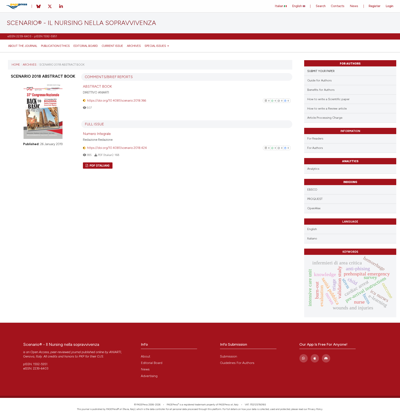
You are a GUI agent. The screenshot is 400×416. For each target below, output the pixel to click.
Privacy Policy (315, 409)
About (145, 356)
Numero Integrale (97, 134)
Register (374, 6)
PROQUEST (314, 199)
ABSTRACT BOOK (97, 86)
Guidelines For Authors (237, 363)
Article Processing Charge (324, 118)
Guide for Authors (319, 80)
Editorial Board (86, 45)
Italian (279, 6)
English (297, 6)
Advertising (149, 376)
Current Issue (112, 45)
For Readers (315, 138)
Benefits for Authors (321, 90)
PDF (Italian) (99, 165)
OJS (100, 356)
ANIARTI (115, 352)
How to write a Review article (327, 108)
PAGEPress (172, 404)
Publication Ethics (55, 45)
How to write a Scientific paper (328, 99)
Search (321, 6)
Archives (134, 45)
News (354, 6)
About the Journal (22, 45)
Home (16, 64)
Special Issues (156, 45)
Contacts (337, 6)
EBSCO (312, 189)
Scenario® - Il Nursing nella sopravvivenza (81, 23)
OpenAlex (313, 208)
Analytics (313, 169)
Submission (228, 356)
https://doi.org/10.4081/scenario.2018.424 (117, 148)
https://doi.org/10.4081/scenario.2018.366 (116, 100)
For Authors (315, 147)
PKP (81, 356)
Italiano (312, 238)
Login (389, 6)
